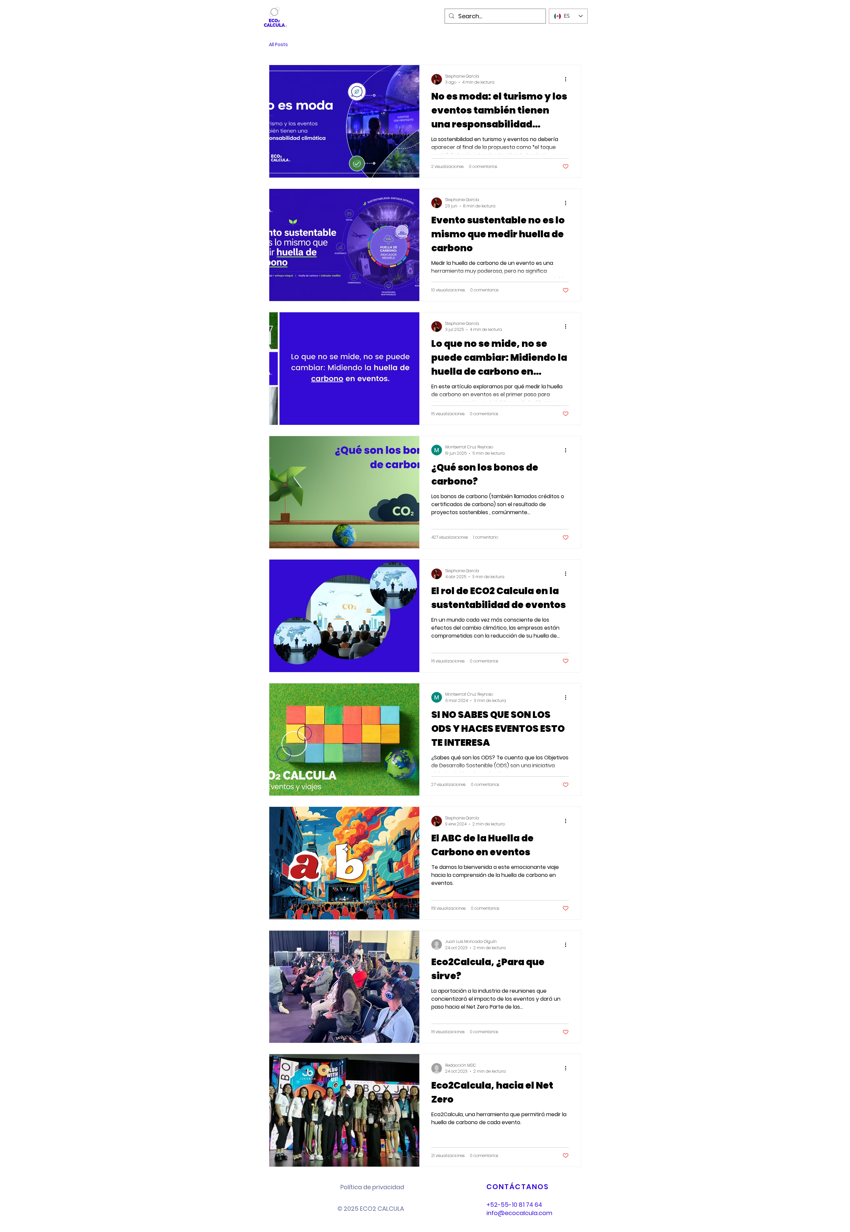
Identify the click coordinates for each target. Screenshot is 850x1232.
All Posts (278, 44)
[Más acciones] (568, 79)
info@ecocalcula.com (519, 1213)
